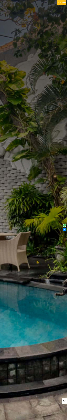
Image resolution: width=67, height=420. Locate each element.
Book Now (61, 2)
